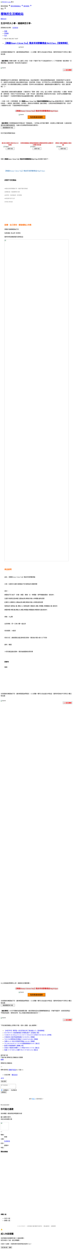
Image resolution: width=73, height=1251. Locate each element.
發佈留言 (3, 1092)
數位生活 (14, 1075)
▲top (2, 1078)
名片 (5, 35)
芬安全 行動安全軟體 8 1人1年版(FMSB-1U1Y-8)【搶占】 (22, 1048)
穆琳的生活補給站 (12, 13)
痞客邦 (11, 1070)
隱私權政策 (46, 1226)
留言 (14, 1070)
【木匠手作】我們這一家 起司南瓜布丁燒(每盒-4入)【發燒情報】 (24, 1030)
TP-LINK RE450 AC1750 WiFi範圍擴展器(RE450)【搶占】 (22, 1043)
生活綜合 (15, 27)
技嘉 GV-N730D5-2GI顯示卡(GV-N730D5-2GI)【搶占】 (21, 1050)
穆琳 (2, 1059)
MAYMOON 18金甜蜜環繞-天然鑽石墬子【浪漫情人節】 (22, 1033)
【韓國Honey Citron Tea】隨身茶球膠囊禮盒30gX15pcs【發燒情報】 (36, 43)
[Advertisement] (36, 1181)
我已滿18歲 (4, 1247)
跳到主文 (3, 19)
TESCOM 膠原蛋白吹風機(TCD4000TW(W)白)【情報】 (21, 1039)
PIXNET (23, 1226)
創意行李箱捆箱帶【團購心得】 (14, 1045)
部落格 (6, 33)
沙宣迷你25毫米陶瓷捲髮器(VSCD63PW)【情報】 (19, 1037)
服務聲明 (53, 1226)
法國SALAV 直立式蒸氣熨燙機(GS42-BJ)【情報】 (19, 1041)
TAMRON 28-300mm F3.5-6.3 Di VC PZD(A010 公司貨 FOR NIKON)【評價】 (28, 1035)
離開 (10, 1247)
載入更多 (3, 1081)
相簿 (5, 31)
